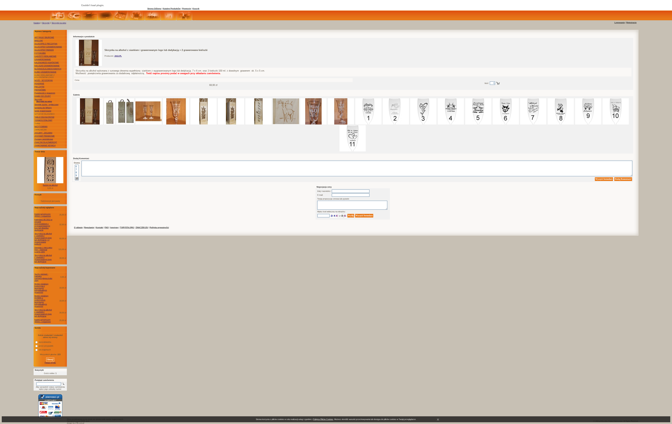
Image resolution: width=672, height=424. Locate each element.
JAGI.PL (118, 56)
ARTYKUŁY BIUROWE (44, 37)
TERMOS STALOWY (43, 120)
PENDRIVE (39, 84)
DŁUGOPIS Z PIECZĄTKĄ (45, 44)
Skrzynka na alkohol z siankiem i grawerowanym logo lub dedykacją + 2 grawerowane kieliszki (43, 239)
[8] (76, 172)
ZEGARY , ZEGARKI (43, 133)
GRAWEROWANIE (42, 59)
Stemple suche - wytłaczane (46, 105)
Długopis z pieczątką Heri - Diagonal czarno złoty (43, 250)
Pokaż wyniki (50, 363)
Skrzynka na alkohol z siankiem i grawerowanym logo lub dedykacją (43, 258)
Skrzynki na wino (59, 23)
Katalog (37, 23)
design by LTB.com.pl (75, 423)
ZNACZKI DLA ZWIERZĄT (45, 142)
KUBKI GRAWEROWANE (45, 72)
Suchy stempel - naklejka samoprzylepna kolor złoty (43, 277)
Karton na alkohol (50, 185)
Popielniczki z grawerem (44, 93)
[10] (76, 178)
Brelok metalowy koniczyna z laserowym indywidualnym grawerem (41, 288)
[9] (76, 175)
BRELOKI (38, 41)
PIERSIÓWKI (40, 90)
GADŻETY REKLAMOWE (45, 56)
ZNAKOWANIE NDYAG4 (44, 145)
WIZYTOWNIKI (40, 127)
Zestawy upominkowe (43, 139)
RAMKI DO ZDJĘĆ (42, 96)
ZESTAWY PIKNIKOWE (44, 136)
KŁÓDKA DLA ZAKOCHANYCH (47, 69)
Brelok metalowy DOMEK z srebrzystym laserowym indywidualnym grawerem (41, 301)
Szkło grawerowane (42, 111)
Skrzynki (46, 23)
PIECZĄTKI (39, 87)
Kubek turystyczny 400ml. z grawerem (42, 215)
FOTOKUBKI (40, 53)
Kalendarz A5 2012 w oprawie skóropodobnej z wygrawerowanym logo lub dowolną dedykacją (43, 225)
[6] (76, 166)
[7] (76, 169)
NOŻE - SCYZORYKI (43, 80)
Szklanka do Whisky (43, 108)
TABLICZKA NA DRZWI (44, 117)
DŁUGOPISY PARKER (44, 50)
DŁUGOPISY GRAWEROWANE (48, 47)
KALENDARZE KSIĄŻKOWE (46, 63)
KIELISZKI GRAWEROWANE (46, 66)
